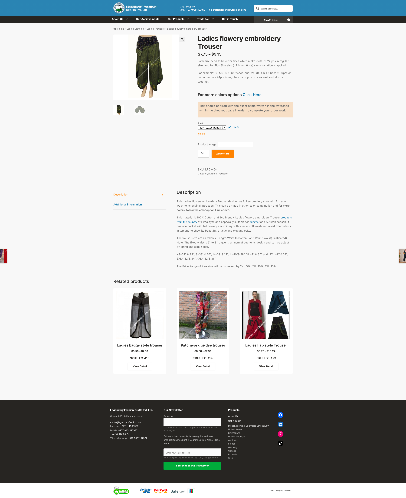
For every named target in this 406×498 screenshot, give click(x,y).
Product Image (207, 144)
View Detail (140, 366)
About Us (117, 19)
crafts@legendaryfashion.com (229, 10)
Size (200, 122)
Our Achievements (147, 19)
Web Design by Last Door (281, 490)
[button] (182, 39)
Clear (236, 127)
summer (254, 222)
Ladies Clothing (135, 28)
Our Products (176, 19)
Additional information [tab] (127, 204)
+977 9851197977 (195, 10)
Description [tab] (120, 194)
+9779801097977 (119, 433)
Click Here (252, 94)
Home (120, 28)
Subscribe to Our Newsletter (192, 465)
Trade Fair (203, 19)
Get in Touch (230, 19)
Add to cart (222, 153)
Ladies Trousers (156, 28)
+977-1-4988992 (129, 426)
